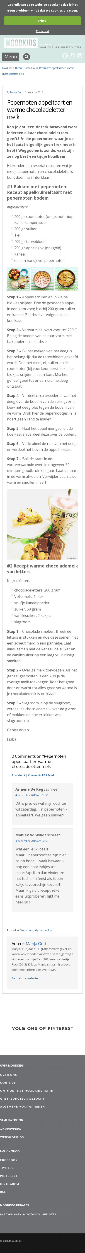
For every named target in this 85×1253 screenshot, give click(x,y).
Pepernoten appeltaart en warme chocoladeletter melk (39, 109)
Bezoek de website (25, 978)
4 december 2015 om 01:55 (31, 795)
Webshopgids (12, 1137)
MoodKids (7, 68)
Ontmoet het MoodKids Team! (26, 1091)
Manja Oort (16, 92)
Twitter (7, 1168)
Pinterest (8, 1176)
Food (51, 930)
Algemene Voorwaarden (22, 1107)
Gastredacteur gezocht (22, 1099)
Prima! (42, 21)
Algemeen (40, 930)
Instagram (9, 1184)
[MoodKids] (42, 46)
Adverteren (11, 1129)
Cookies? (42, 31)
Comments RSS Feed (41, 775)
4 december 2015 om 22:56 (31, 841)
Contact (7, 1083)
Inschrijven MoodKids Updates (28, 1214)
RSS (3, 1192)
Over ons (8, 1075)
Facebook (8, 1160)
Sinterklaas (26, 930)
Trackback (18, 775)
